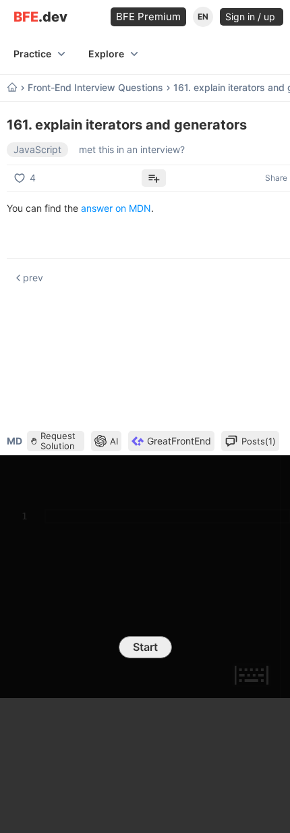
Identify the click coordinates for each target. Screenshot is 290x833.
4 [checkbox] (33, 177)
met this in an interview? (132, 149)
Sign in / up (251, 16)
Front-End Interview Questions (95, 87)
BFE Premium (148, 16)
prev (33, 277)
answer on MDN (116, 208)
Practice (32, 53)
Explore (106, 53)
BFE (40, 17)
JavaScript (37, 149)
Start (145, 647)
